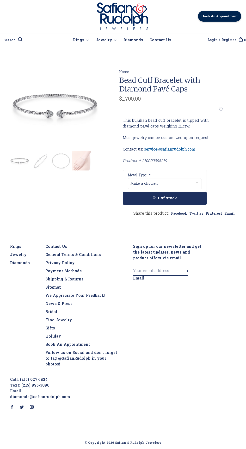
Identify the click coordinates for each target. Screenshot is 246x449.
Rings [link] (15, 247)
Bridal (51, 312)
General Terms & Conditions (73, 255)
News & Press (59, 304)
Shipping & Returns (64, 279)
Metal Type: (139, 175)
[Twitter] (22, 408)
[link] (20, 263)
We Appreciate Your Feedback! (75, 296)
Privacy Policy (60, 263)
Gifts (50, 328)
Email (229, 213)
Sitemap (53, 288)
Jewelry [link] (18, 255)
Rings (78, 40)
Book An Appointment (67, 345)
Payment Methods (63, 271)
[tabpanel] (55, 106)
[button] (182, 271)
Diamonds (133, 40)
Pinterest (214, 213)
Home (124, 72)
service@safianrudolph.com (169, 149)
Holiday (53, 337)
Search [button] (10, 40)
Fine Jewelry (58, 320)
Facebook (179, 213)
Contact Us (160, 40)
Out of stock (165, 198)
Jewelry (104, 40)
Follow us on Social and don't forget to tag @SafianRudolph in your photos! (81, 358)
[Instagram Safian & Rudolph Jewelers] (32, 408)
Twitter (196, 213)
